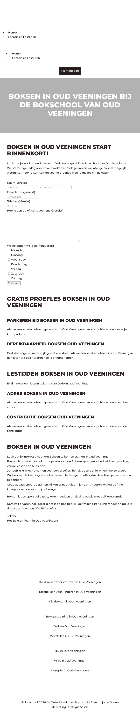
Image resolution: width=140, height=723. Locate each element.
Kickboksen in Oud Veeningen (70, 601)
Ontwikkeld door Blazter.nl (69, 702)
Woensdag (18, 259)
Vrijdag (16, 269)
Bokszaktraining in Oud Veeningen (70, 616)
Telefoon (18, 201)
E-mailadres (21, 192)
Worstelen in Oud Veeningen (70, 636)
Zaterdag (17, 273)
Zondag (16, 278)
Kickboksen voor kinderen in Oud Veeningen (70, 591)
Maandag (17, 250)
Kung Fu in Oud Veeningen (70, 670)
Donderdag (19, 264)
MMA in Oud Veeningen (70, 660)
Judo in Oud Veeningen (70, 626)
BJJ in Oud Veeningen (70, 650)
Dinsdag (17, 255)
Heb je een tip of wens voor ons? (35, 210)
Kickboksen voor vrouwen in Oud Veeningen (70, 582)
